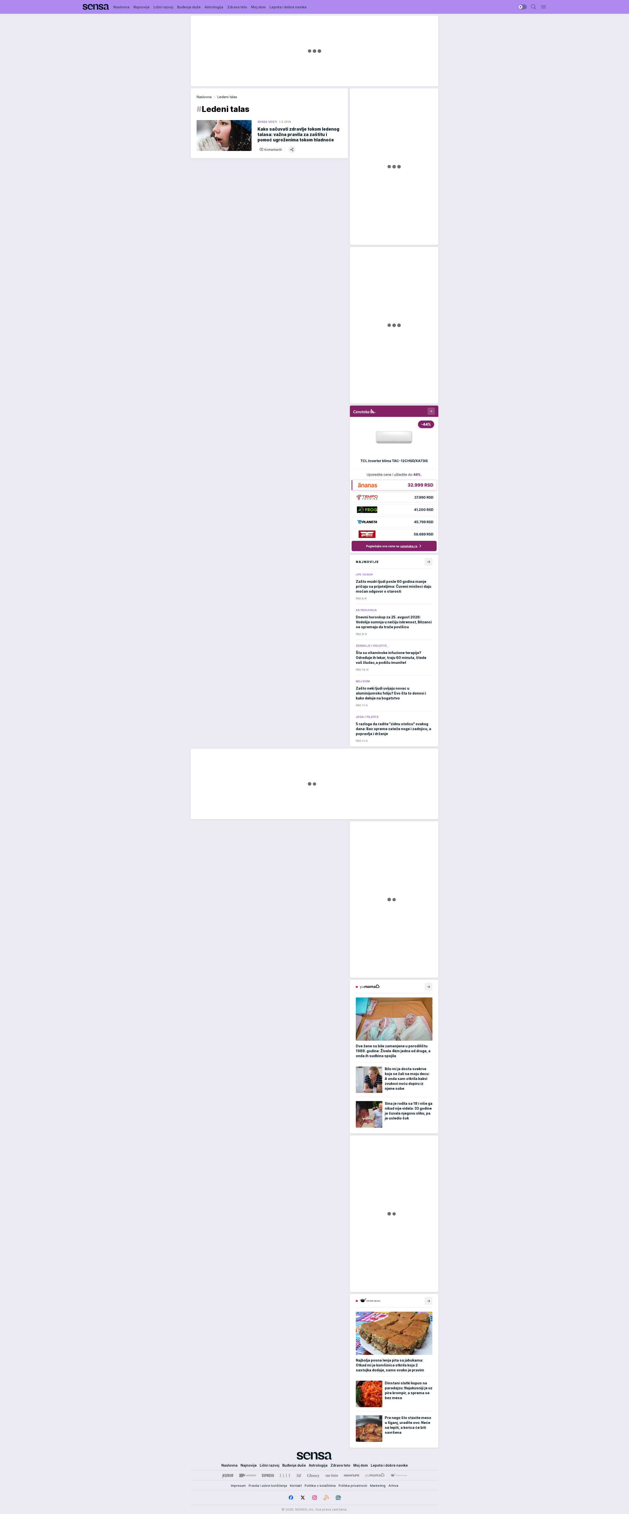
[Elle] (285, 1475)
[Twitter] (303, 1497)
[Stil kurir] (298, 1475)
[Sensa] (96, 7)
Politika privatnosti (353, 1485)
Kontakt (296, 1485)
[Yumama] (375, 1475)
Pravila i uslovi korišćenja (268, 1485)
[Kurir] (227, 1475)
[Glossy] (313, 1475)
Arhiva (393, 1485)
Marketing (378, 1485)
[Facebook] (291, 1497)
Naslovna (204, 97)
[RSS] (326, 1497)
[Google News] (338, 1497)
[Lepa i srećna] (332, 1475)
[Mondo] (247, 1475)
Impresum (238, 1485)
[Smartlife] (351, 1475)
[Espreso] (268, 1475)
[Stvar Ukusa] (398, 1475)
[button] (270, 149)
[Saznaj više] (428, 987)
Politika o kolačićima (320, 1485)
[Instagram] (314, 1497)
